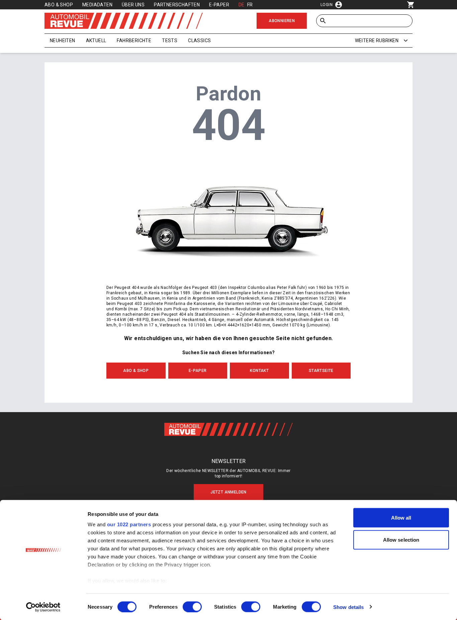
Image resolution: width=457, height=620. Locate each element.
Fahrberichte (134, 40)
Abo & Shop (58, 4)
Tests (169, 40)
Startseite (321, 370)
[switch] (192, 606)
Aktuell (96, 40)
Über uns (133, 4)
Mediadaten (97, 4)
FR (250, 4)
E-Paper (219, 4)
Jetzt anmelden (228, 492)
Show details (348, 607)
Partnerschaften (177, 4)
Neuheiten (62, 40)
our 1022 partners (129, 524)
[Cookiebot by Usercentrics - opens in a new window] (43, 607)
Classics (199, 40)
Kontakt (259, 370)
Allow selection (401, 539)
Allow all (401, 518)
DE (242, 4)
